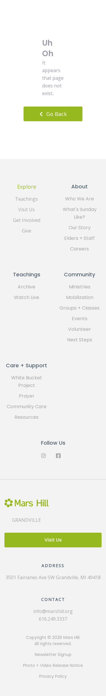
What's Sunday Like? (80, 213)
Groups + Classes (79, 308)
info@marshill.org (53, 611)
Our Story (80, 227)
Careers (79, 248)
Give (26, 230)
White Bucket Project (26, 381)
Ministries (79, 286)
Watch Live (26, 297)
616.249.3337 (53, 619)
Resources (26, 417)
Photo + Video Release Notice (53, 665)
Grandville (26, 520)
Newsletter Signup (53, 654)
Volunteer (79, 329)
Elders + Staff (79, 238)
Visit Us (26, 209)
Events (79, 318)
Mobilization (79, 297)
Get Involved (26, 220)
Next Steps (79, 339)
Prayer (26, 396)
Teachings (26, 199)
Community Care (27, 406)
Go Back (56, 113)
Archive (26, 286)
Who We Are (79, 198)
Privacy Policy (53, 676)
